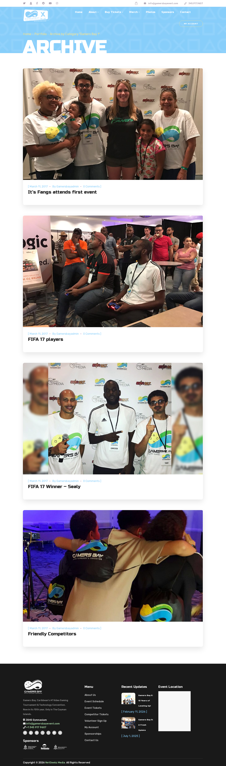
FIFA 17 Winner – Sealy (54, 486)
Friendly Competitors (52, 634)
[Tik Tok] (31, 733)
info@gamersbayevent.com (163, 3)
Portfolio (40, 34)
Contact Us (91, 740)
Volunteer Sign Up (96, 720)
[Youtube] (54, 733)
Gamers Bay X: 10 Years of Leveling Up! (145, 700)
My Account (191, 24)
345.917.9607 (195, 3)
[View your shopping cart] (136, 3)
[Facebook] (37, 733)
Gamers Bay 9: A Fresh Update (145, 725)
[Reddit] (60, 733)
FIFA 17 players (45, 339)
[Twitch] (48, 733)
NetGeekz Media (55, 762)
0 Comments (91, 186)
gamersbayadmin (67, 186)
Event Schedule (94, 701)
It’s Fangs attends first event (62, 192)
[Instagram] (43, 733)
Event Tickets (93, 707)
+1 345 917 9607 (36, 727)
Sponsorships (93, 733)
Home (27, 34)
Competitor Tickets (97, 714)
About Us (90, 695)
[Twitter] (25, 733)
